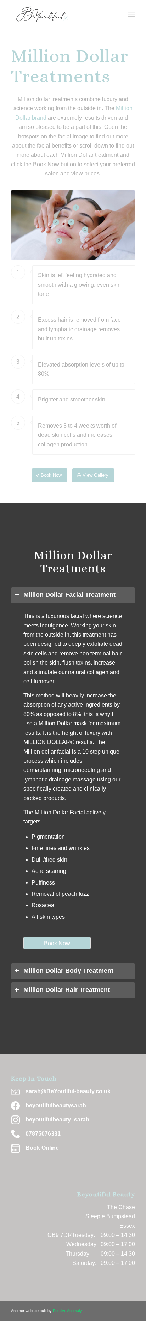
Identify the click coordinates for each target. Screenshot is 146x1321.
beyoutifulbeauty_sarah (57, 1120)
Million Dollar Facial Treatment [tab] (69, 594)
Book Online (42, 1148)
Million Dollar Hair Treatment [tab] (66, 989)
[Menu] (131, 14)
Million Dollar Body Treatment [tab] (68, 970)
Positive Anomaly (67, 1311)
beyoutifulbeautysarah (56, 1105)
